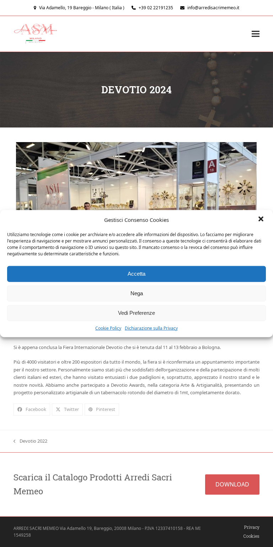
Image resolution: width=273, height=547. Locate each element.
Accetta (136, 274)
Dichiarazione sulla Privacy (151, 328)
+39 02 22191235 (156, 8)
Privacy (251, 527)
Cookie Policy (108, 328)
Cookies (251, 536)
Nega (136, 293)
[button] (261, 219)
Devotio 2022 (30, 441)
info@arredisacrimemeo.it (213, 8)
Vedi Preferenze (136, 313)
